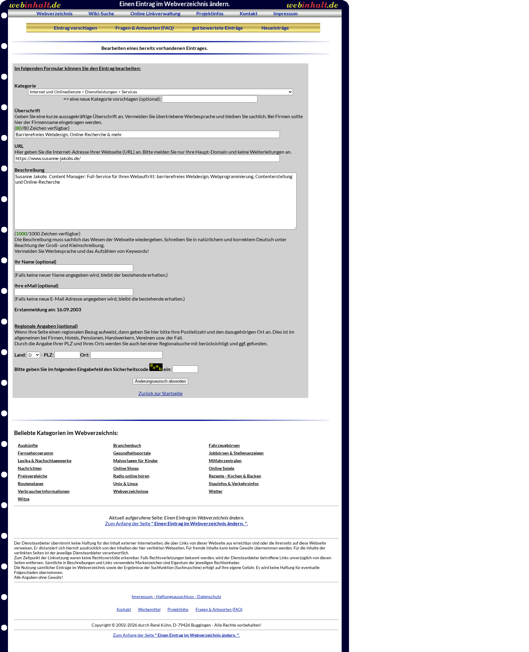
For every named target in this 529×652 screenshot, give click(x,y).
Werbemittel (149, 609)
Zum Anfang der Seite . (176, 523)
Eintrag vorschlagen (75, 28)
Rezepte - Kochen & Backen (235, 475)
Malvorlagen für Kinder (135, 460)
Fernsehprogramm (35, 452)
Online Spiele (221, 468)
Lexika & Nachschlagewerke (44, 460)
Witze (23, 498)
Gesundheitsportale (132, 452)
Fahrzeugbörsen (224, 445)
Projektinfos (209, 13)
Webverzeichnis (54, 13)
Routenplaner (31, 483)
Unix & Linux (125, 483)
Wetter (216, 491)
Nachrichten (30, 468)
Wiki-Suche (101, 13)
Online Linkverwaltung (155, 13)
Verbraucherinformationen (43, 491)
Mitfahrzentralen (225, 460)
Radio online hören (131, 475)
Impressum (285, 13)
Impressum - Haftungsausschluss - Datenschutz (176, 596)
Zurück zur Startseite (160, 393)
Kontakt (248, 13)
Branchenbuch (127, 445)
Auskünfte (28, 445)
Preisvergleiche (32, 475)
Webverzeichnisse (130, 491)
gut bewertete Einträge (217, 28)
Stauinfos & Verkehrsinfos (234, 483)
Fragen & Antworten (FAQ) (145, 28)
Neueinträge (275, 28)
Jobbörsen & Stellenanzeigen (236, 452)
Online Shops (126, 468)
